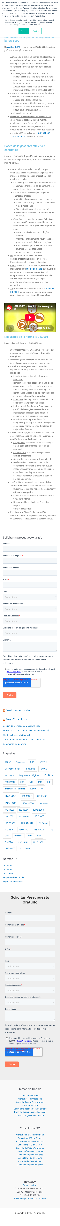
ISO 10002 (27, 796)
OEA (7, 835)
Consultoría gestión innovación (30, 1115)
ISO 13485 (42, 796)
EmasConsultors (16, 719)
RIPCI (30, 836)
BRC (32, 762)
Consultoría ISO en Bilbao (30, 1161)
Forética (48, 775)
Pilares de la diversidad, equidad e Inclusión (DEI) (26, 730)
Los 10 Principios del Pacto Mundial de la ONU (24, 739)
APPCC (8, 762)
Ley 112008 (39, 829)
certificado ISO (14, 47)
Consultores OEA (30, 1105)
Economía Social (13, 768)
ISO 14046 (43, 803)
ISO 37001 (10, 823)
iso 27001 (9, 816)
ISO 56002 (24, 829)
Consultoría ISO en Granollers (30, 1141)
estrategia (9, 775)
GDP (22, 782)
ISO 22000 (38, 810)
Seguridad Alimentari (12, 881)
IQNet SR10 (36, 788)
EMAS (44, 768)
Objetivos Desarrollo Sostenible (17, 735)
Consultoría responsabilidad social (30, 1112)
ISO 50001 (43, 823)
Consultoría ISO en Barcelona (30, 1135)
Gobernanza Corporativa (14, 744)
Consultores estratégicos (30, 1099)
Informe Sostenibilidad (15, 789)
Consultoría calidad (30, 1095)
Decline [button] (36, 31)
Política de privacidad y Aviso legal (30, 1198)
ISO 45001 (22, 136)
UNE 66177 (10, 848)
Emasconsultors (30, 1185)
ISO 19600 (9, 810)
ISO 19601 (23, 810)
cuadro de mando (34, 269)
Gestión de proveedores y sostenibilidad (21, 726)
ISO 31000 (39, 816)
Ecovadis (30, 768)
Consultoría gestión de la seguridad (30, 1109)
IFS (49, 782)
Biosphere (20, 762)
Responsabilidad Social (13, 877)
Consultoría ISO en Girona (30, 1138)
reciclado (18, 836)
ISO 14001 (11, 803)
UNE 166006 (25, 848)
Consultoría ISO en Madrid (30, 1158)
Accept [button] (23, 31)
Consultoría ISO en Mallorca (30, 1155)
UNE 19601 (38, 842)
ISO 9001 (42, 133)
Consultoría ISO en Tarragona (30, 1148)
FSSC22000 (10, 782)
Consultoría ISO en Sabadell (30, 1151)
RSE (39, 835)
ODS (51, 829)
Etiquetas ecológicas (29, 775)
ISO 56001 (9, 829)
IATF (40, 782)
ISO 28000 (24, 816)
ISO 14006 (28, 803)
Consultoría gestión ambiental (30, 1102)
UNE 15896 (23, 842)
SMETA (9, 842)
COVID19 (43, 762)
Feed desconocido (18, 710)
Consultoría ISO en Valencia (30, 1164)
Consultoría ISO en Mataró (30, 1145)
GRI (31, 782)
